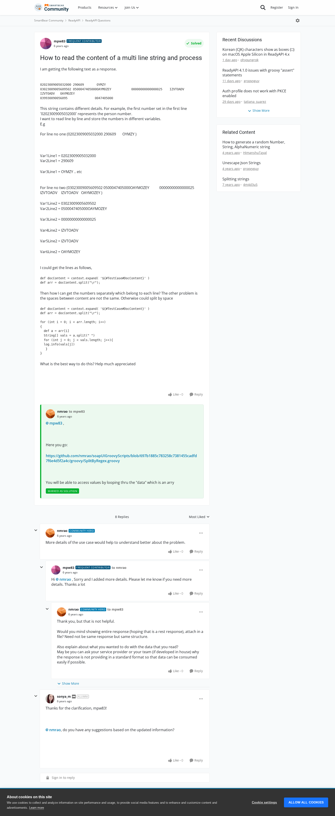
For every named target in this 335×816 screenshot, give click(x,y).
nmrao (62, 411)
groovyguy (251, 81)
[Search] (263, 7)
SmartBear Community (48, 20)
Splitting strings (235, 179)
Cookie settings (264, 802)
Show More (70, 683)
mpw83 (59, 41)
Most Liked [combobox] (199, 517)
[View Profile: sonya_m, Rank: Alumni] (50, 698)
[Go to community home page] (51, 7)
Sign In (293, 7)
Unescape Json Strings (241, 163)
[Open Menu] (297, 20)
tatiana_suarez (255, 101)
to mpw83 (77, 411)
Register (277, 7)
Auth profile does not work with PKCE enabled (254, 93)
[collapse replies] (36, 530)
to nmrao (119, 567)
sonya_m (64, 696)
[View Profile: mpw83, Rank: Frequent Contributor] (46, 43)
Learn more (36, 807)
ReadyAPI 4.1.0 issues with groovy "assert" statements (258, 73)
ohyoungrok (249, 60)
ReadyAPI (74, 20)
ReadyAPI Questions (98, 20)
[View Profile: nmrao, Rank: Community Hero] (50, 533)
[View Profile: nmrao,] (50, 413)
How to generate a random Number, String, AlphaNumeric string (253, 144)
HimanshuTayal (255, 152)
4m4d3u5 (250, 184)
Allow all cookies (306, 802)
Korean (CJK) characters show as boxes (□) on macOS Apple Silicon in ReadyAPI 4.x (258, 52)
